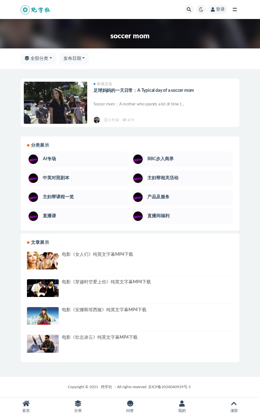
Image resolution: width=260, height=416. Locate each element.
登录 (220, 9)
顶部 (234, 411)
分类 (78, 411)
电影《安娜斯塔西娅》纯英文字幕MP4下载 (104, 310)
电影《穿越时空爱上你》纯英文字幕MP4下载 (106, 282)
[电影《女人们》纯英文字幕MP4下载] (43, 260)
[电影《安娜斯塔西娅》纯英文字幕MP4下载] (43, 316)
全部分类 (38, 58)
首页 (26, 411)
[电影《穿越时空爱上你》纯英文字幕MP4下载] (43, 288)
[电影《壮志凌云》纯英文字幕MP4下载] (43, 343)
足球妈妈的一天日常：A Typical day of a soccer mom (144, 90)
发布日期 (72, 58)
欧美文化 (104, 84)
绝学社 (106, 387)
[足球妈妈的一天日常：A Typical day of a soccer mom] (55, 107)
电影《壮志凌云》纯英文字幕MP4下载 (100, 337)
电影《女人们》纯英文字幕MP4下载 (97, 254)
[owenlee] (97, 120)
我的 (182, 411)
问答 (130, 411)
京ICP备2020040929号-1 (169, 387)
